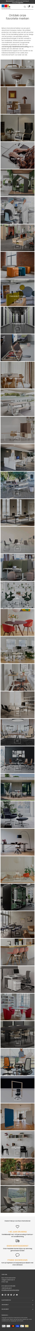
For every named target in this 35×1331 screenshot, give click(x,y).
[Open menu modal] (32, 7)
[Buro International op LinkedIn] (8, 1295)
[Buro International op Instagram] (5, 1295)
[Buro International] (6, 7)
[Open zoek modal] (25, 7)
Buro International (16, 1317)
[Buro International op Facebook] (3, 1295)
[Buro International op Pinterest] (11, 1295)
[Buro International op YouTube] (17, 1295)
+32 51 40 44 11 (7, 1288)
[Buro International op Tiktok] (14, 1295)
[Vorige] (3, 2)
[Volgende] (32, 2)
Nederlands (5, 1315)
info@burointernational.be (10, 1290)
